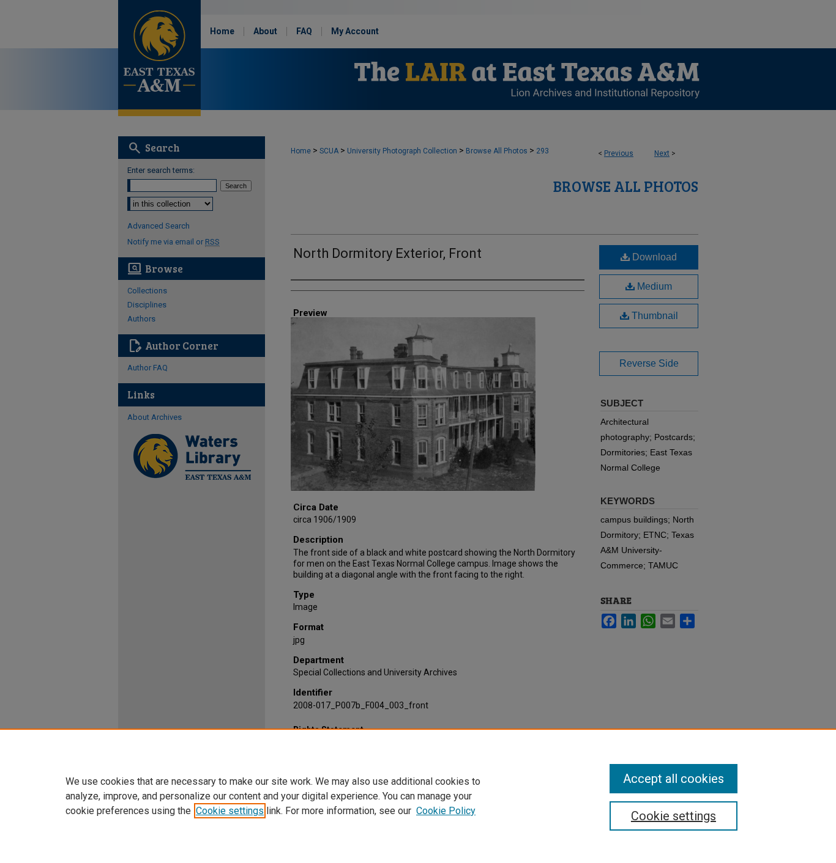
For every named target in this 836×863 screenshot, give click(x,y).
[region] (418, 796)
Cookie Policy (446, 811)
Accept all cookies (673, 778)
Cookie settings (230, 811)
